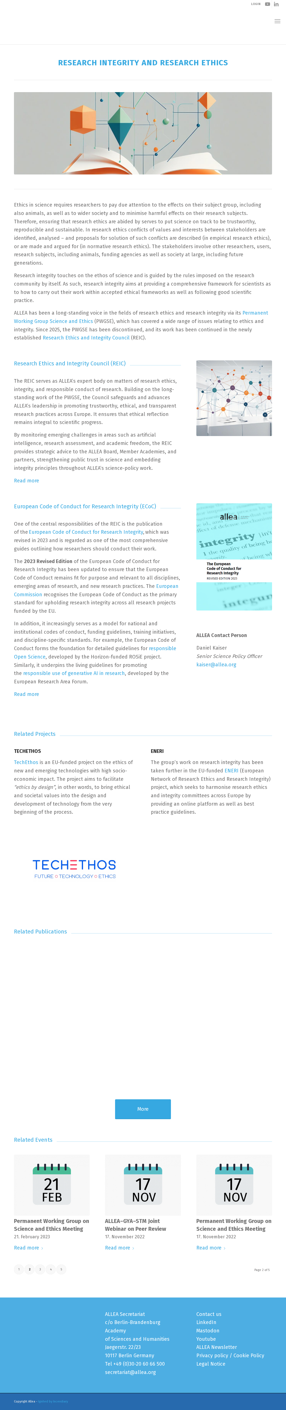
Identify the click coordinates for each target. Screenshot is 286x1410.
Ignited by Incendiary (53, 1401)
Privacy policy (212, 1355)
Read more (26, 481)
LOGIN (256, 4)
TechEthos (26, 762)
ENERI (232, 771)
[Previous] (22, 1007)
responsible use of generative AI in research (74, 673)
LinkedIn (206, 1322)
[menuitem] (277, 21)
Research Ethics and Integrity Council (86, 338)
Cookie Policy (248, 1355)
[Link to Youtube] (268, 4)
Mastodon (208, 1331)
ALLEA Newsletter (216, 1347)
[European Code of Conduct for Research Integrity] (234, 398)
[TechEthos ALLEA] (74, 870)
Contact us (208, 1314)
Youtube (206, 1339)
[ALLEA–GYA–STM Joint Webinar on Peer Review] (143, 1185)
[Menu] (277, 21)
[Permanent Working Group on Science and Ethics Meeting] (52, 1185)
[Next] (263, 1007)
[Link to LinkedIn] (276, 4)
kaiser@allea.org (216, 665)
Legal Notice (210, 1364)
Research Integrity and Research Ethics (55, 38)
